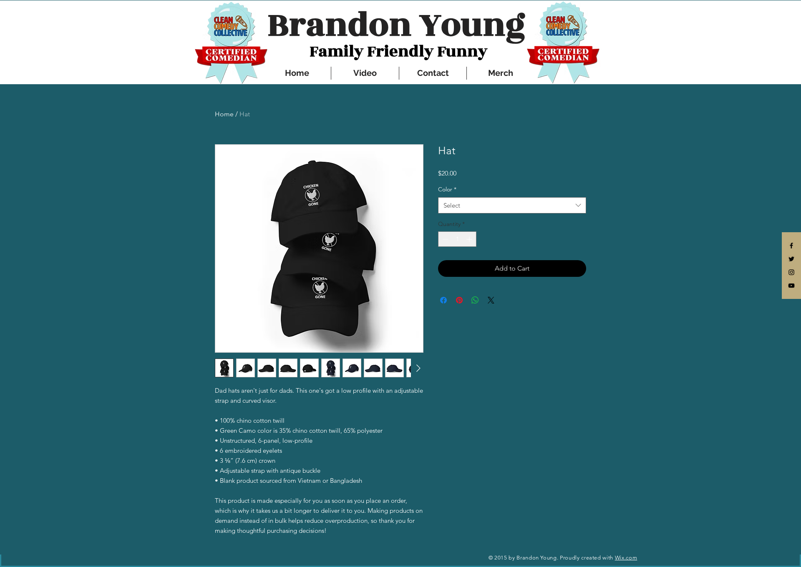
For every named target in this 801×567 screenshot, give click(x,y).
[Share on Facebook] (443, 300)
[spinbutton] (457, 239)
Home (224, 114)
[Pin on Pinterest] (459, 300)
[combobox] (512, 205)
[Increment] (470, 239)
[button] (398, 25)
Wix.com (626, 557)
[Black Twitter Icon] (791, 259)
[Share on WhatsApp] (475, 300)
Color (447, 189)
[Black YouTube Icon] (791, 285)
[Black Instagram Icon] (791, 272)
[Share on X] (491, 300)
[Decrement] (444, 239)
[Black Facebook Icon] (791, 245)
